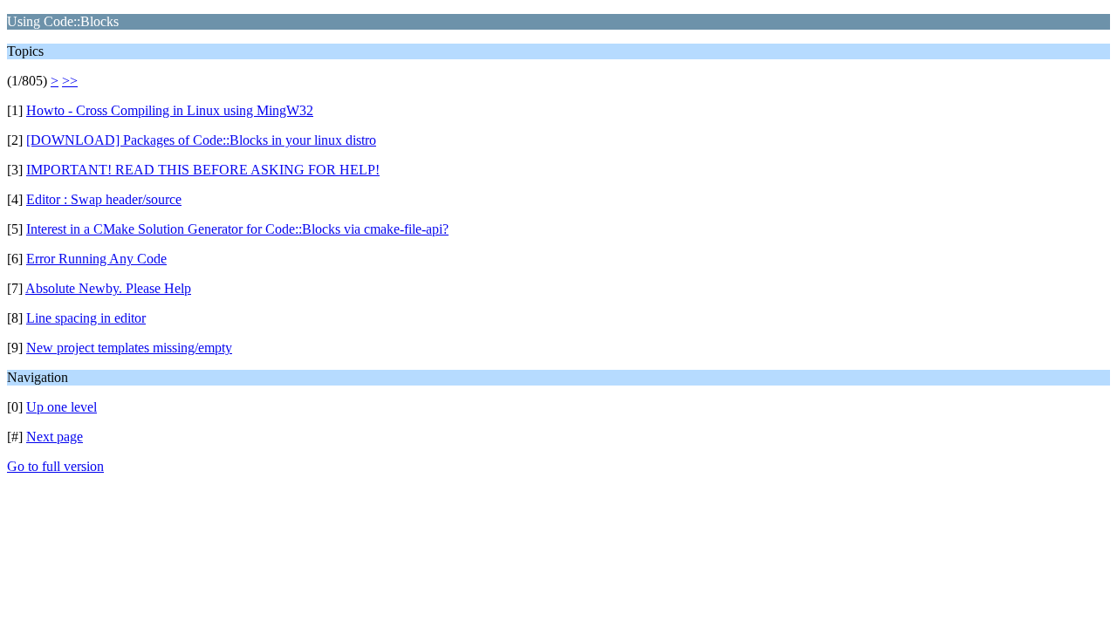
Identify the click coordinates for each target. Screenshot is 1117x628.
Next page (54, 436)
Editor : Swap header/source (104, 199)
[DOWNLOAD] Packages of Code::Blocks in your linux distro (201, 140)
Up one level (61, 406)
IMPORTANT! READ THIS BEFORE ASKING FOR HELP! (203, 169)
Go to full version (55, 466)
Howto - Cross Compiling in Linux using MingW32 (169, 110)
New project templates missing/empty (129, 347)
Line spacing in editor (86, 318)
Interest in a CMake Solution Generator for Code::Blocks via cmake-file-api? (237, 229)
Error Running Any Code (96, 258)
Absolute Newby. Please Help (108, 288)
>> (70, 80)
